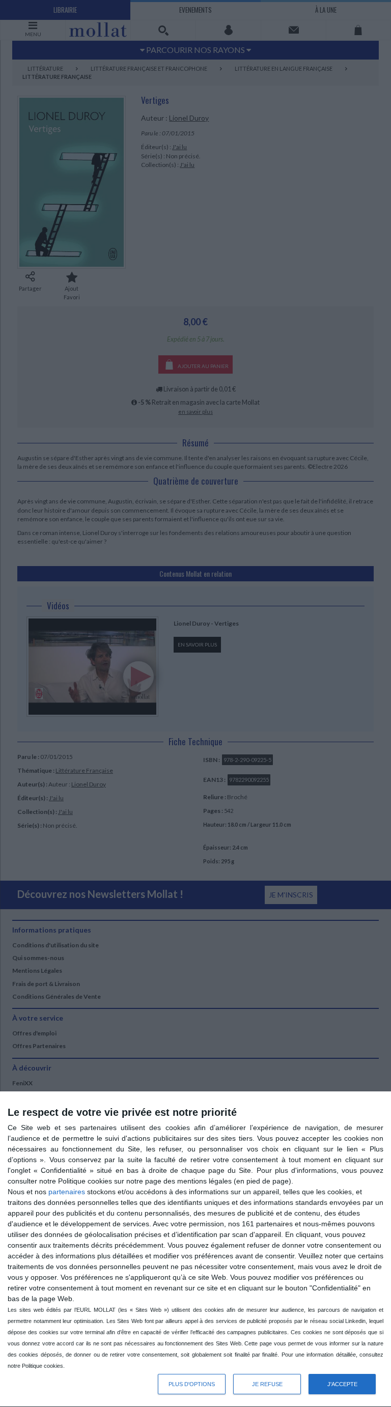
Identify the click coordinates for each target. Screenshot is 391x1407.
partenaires (66, 1191)
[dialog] (195, 1249)
